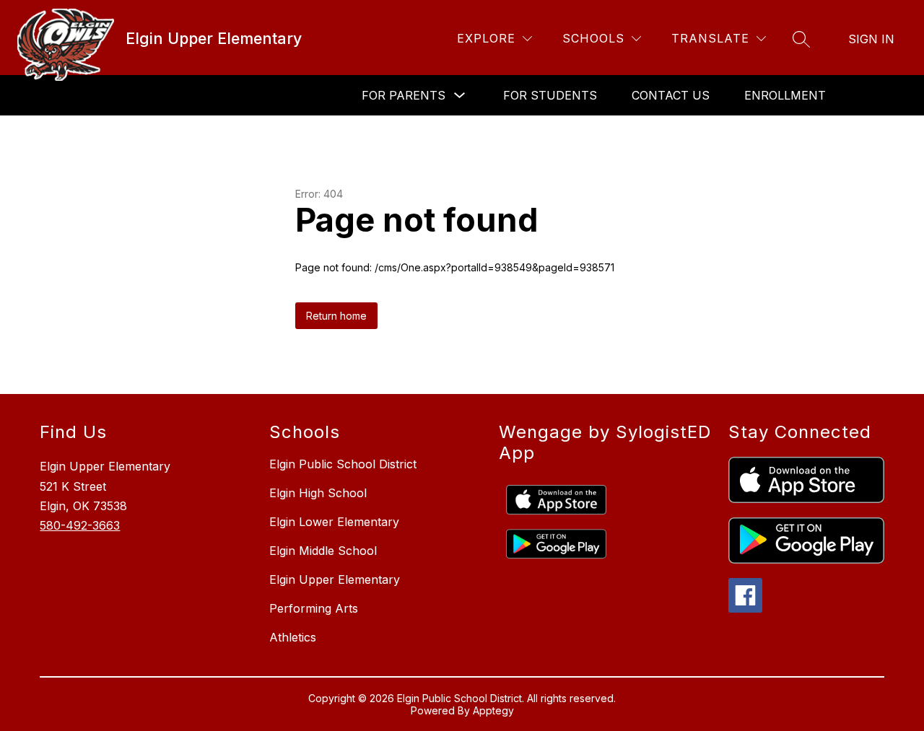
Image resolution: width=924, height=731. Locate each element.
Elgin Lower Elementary (334, 522)
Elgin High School (318, 493)
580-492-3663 (80, 525)
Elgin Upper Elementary (334, 579)
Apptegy (493, 710)
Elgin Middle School (323, 550)
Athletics (292, 637)
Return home (336, 316)
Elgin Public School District (343, 464)
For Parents (403, 95)
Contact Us (671, 95)
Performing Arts (313, 608)
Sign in (871, 39)
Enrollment (785, 95)
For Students (550, 95)
